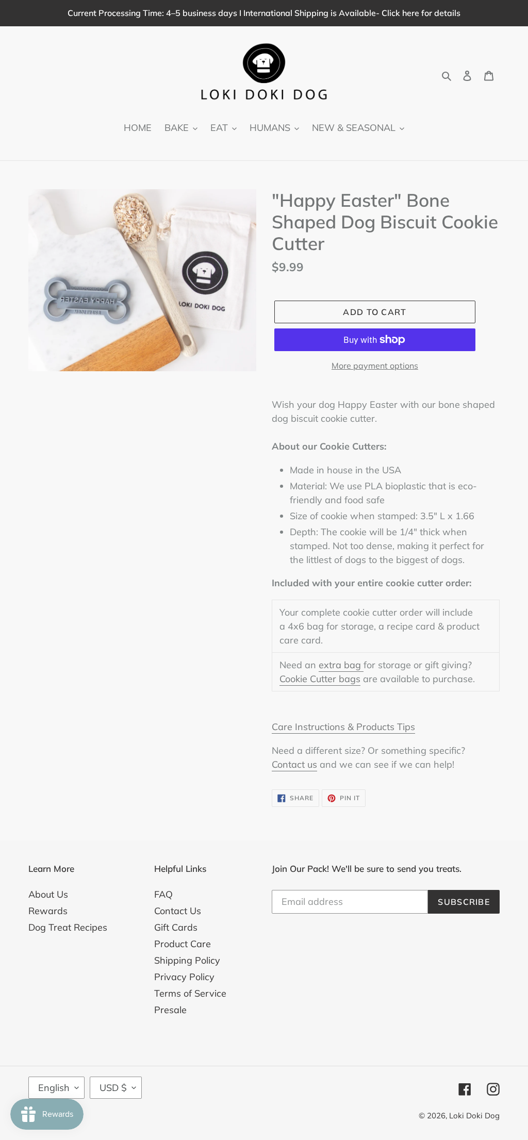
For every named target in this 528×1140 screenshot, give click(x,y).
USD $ (113, 1088)
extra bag (341, 665)
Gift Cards (175, 927)
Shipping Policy (187, 960)
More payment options (375, 365)
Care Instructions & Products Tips (343, 727)
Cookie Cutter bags (319, 679)
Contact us (294, 764)
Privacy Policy (184, 977)
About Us (48, 894)
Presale (170, 1010)
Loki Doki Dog (474, 1115)
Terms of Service (190, 993)
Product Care (182, 944)
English (54, 1088)
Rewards (48, 911)
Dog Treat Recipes (67, 927)
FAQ (163, 894)
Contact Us (177, 911)
